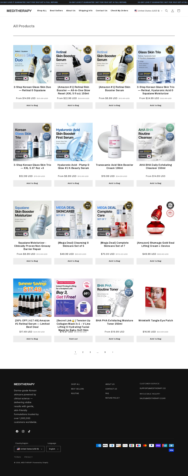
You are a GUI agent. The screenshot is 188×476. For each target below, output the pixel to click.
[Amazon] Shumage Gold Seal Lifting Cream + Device (155, 244)
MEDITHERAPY (26, 463)
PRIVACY (28, 457)
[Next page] (113, 352)
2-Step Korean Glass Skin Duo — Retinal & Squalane (32, 89)
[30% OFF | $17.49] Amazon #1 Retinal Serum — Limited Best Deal (32, 323)
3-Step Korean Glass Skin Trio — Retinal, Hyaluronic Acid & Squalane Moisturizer (155, 90)
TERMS (17, 457)
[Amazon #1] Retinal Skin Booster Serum (114, 89)
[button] (167, 11)
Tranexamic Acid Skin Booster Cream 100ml (114, 166)
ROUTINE (75, 393)
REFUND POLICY (112, 398)
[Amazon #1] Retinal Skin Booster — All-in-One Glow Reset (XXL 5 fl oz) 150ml (73, 90)
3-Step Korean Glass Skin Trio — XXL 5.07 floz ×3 (32, 166)
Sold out (73, 339)
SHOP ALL (75, 384)
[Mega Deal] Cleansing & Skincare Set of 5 (73, 244)
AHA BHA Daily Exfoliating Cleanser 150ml (155, 166)
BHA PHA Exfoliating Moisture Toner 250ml (114, 322)
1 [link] (75, 352)
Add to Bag (32, 105)
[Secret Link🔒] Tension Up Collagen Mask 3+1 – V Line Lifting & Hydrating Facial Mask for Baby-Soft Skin (73, 325)
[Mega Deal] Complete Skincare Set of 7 (114, 244)
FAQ (107, 393)
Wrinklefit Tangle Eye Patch (155, 320)
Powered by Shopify (40, 463)
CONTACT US (111, 389)
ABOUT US (110, 384)
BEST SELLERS (77, 389)
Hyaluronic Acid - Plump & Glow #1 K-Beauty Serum (73, 166)
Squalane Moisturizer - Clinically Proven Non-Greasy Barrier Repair (32, 246)
